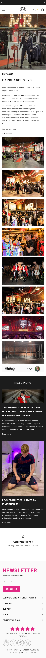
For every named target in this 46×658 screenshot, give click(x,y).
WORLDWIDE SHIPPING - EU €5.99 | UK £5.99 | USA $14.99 (23, 2)
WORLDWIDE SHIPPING (23, 542)
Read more (6, 434)
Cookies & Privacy (28, 653)
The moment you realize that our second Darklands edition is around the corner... (22, 411)
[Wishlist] (38, 10)
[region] (23, 542)
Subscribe (11, 589)
